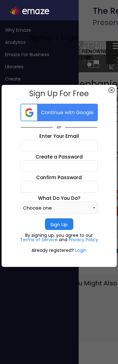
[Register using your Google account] (59, 112)
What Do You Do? (59, 198)
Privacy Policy (83, 240)
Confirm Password (59, 177)
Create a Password (59, 156)
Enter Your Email (59, 136)
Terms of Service (39, 240)
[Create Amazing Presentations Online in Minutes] (39, 11)
